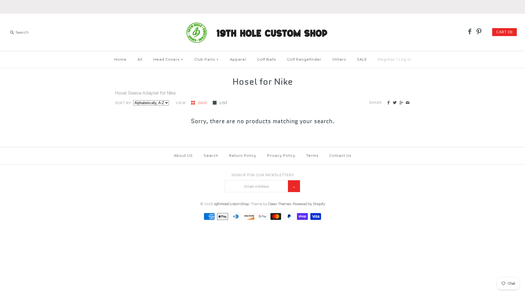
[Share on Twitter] (394, 103)
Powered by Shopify (309, 204)
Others (339, 59)
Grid (203, 103)
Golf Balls (266, 59)
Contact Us (340, 156)
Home (120, 59)
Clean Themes (279, 204)
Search (211, 156)
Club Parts (206, 59)
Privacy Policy (281, 156)
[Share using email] (407, 103)
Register (386, 59)
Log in (405, 59)
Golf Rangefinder (304, 59)
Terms (312, 156)
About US (183, 156)
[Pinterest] (479, 31)
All (140, 59)
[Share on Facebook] (388, 103)
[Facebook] (470, 31)
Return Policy (242, 156)
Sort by (123, 103)
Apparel (238, 59)
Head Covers (168, 59)
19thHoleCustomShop (231, 204)
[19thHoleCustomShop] (262, 22)
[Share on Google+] (401, 103)
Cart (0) (504, 32)
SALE (362, 59)
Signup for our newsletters (262, 175)
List (224, 103)
